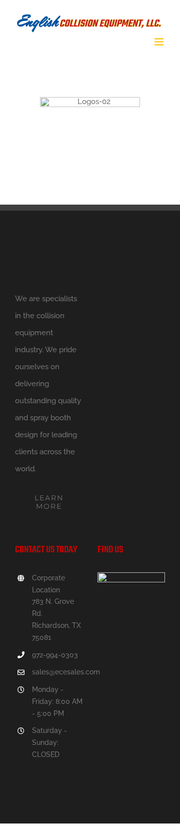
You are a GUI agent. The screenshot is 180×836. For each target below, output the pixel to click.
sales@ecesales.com (57, 672)
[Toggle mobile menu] (159, 42)
